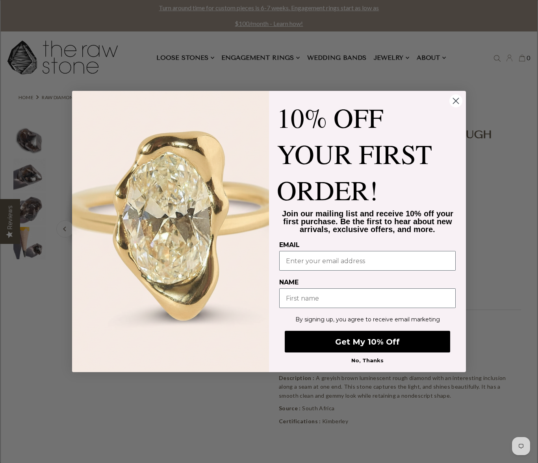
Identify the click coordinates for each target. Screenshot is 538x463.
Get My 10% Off (367, 342)
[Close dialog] (456, 101)
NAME (289, 282)
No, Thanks (367, 360)
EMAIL (289, 245)
